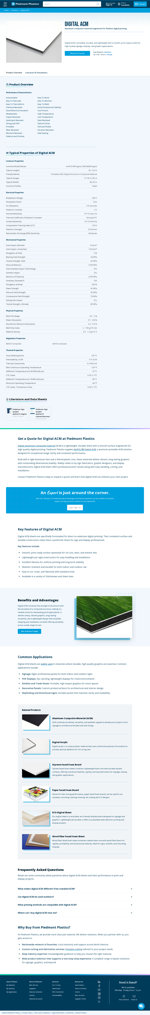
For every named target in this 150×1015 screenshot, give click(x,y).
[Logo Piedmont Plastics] (26, 4)
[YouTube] (103, 989)
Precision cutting (73, 949)
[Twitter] (103, 993)
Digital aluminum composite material (36, 445)
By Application (11, 992)
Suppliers (32, 988)
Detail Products (81, 1013)
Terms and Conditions (42, 1013)
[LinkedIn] (103, 982)
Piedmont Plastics (14, 1013)
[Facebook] (103, 985)
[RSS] (103, 1001)
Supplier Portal (80, 999)
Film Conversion (58, 992)
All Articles (70, 1013)
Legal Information (58, 1013)
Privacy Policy (27, 1013)
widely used (47, 663)
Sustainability (57, 995)
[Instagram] (103, 997)
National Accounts (35, 999)
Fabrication (56, 988)
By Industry (10, 988)
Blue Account (80, 995)
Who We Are (33, 985)
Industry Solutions (35, 992)
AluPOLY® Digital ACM (85, 449)
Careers (32, 995)
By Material (10, 985)
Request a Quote (77, 53)
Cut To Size (56, 985)
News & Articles (80, 988)
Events (77, 992)
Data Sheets (79, 985)
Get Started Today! (29, 631)
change (109, 54)
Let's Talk (73, 507)
